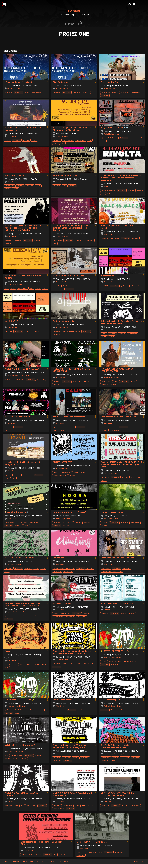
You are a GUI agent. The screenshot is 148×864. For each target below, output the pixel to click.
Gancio (74, 11)
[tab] (69, 23)
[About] (129, 4)
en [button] (139, 4)
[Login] (143, 4)
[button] (48, 861)
